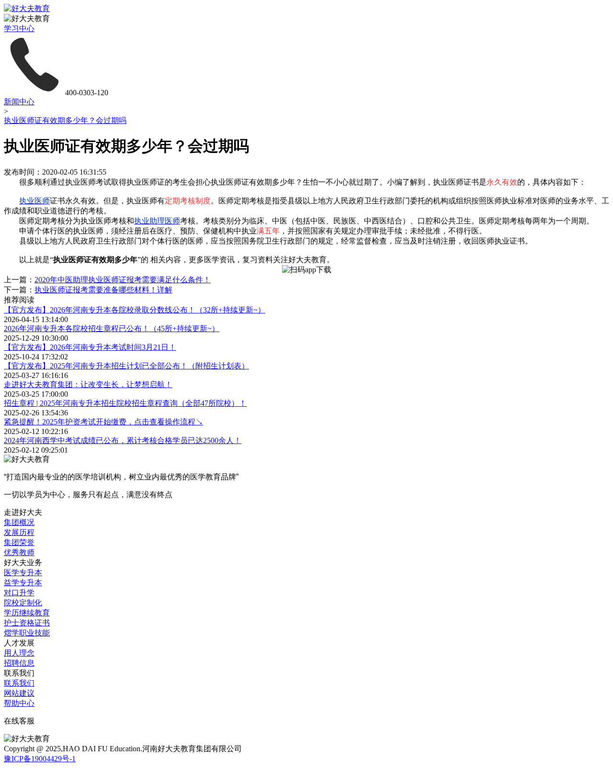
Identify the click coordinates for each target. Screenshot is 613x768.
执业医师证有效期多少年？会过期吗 (65, 120)
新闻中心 (19, 102)
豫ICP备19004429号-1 (40, 759)
